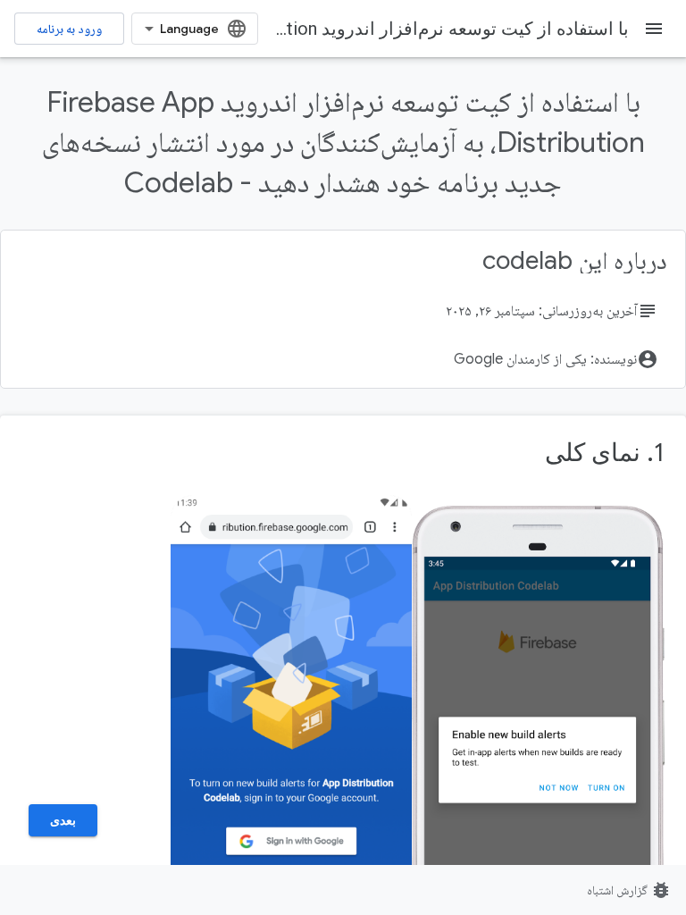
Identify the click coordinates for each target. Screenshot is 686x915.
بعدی (63, 820)
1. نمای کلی (605, 452)
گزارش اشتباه (629, 890)
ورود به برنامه (69, 29)
